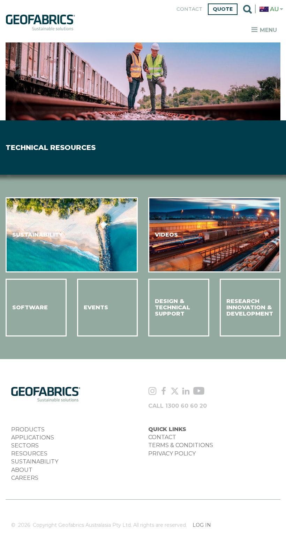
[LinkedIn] (186, 392)
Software (30, 307)
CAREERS (24, 478)
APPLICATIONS (32, 437)
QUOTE (223, 9)
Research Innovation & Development (249, 307)
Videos (166, 234)
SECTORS (25, 445)
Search (247, 9)
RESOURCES (29, 453)
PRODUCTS (28, 429)
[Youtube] (199, 392)
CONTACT (162, 437)
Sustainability (37, 234)
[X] (175, 392)
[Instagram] (152, 392)
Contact (189, 9)
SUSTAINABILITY (34, 461)
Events (96, 307)
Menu (267, 30)
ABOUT (21, 470)
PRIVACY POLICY (172, 453)
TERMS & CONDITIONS (180, 445)
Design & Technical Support (172, 307)
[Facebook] (163, 392)
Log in (202, 525)
